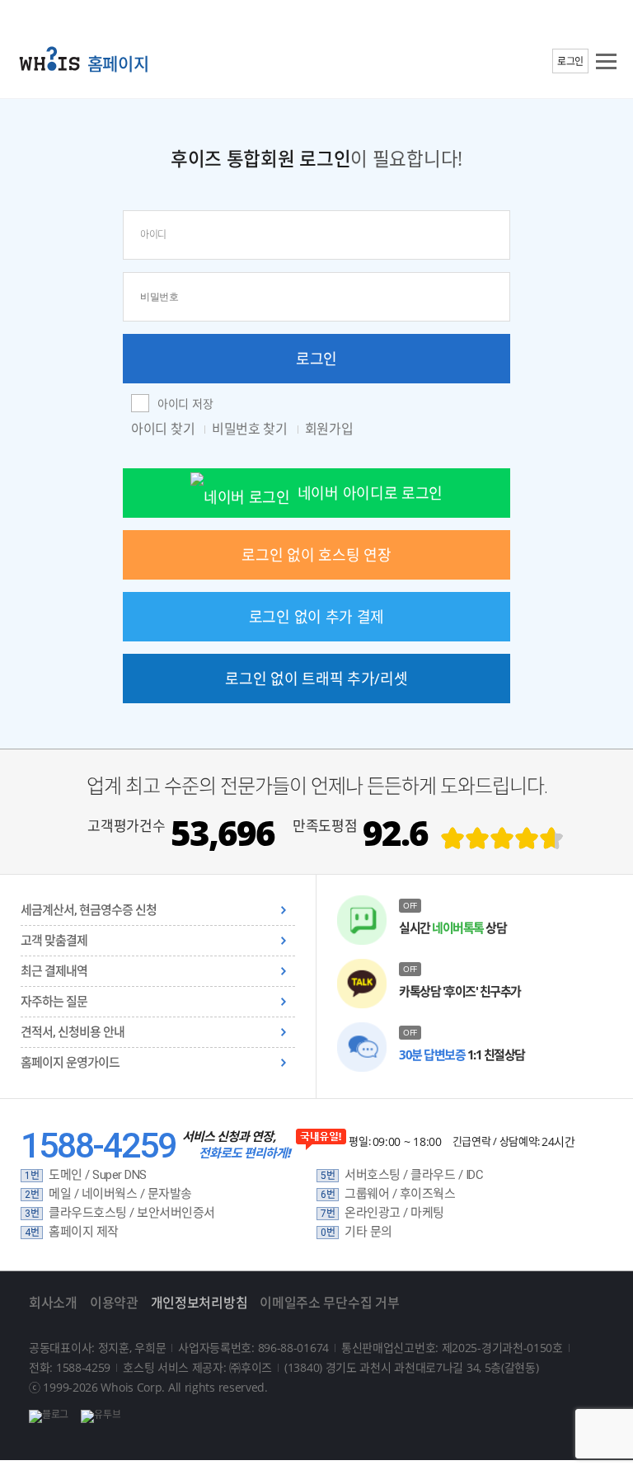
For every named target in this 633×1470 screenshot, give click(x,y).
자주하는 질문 (54, 1001)
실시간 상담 (452, 927)
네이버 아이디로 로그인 (370, 493)
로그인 (570, 61)
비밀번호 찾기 (251, 429)
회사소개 (53, 1303)
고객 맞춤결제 (54, 940)
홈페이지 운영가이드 (70, 1062)
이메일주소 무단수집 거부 (329, 1303)
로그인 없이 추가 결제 (316, 617)
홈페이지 (118, 63)
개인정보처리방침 (199, 1303)
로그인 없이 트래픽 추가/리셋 (316, 678)
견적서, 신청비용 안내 (72, 1032)
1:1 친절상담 (462, 1054)
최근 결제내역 (54, 971)
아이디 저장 (185, 403)
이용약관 (114, 1303)
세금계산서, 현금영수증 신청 (89, 910)
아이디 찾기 (164, 429)
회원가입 (329, 429)
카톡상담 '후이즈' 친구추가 (460, 991)
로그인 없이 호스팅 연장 (316, 555)
